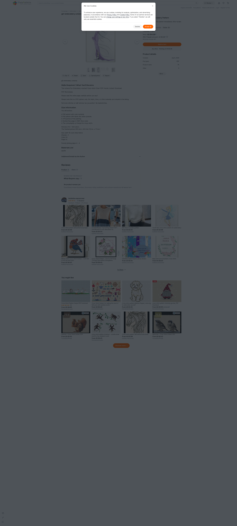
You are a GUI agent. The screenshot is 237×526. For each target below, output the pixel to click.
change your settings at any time (117, 17)
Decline (137, 26)
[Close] (152, 5)
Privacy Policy (112, 15)
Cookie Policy (124, 15)
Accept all (148, 26)
